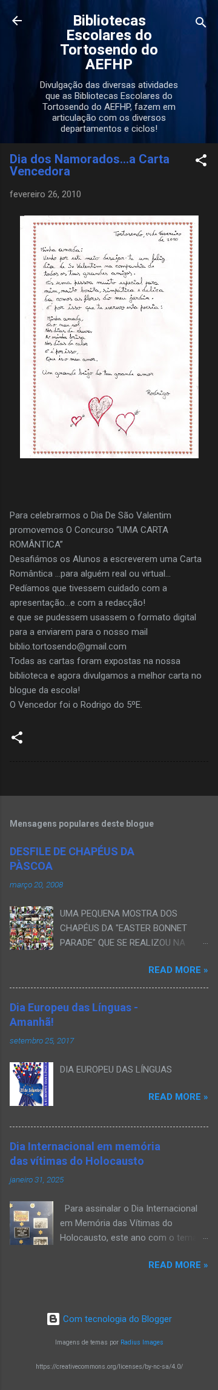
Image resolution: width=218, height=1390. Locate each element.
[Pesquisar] (201, 24)
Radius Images (142, 1342)
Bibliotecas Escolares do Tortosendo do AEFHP (109, 42)
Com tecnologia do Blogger (116, 1319)
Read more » (178, 970)
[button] (201, 162)
